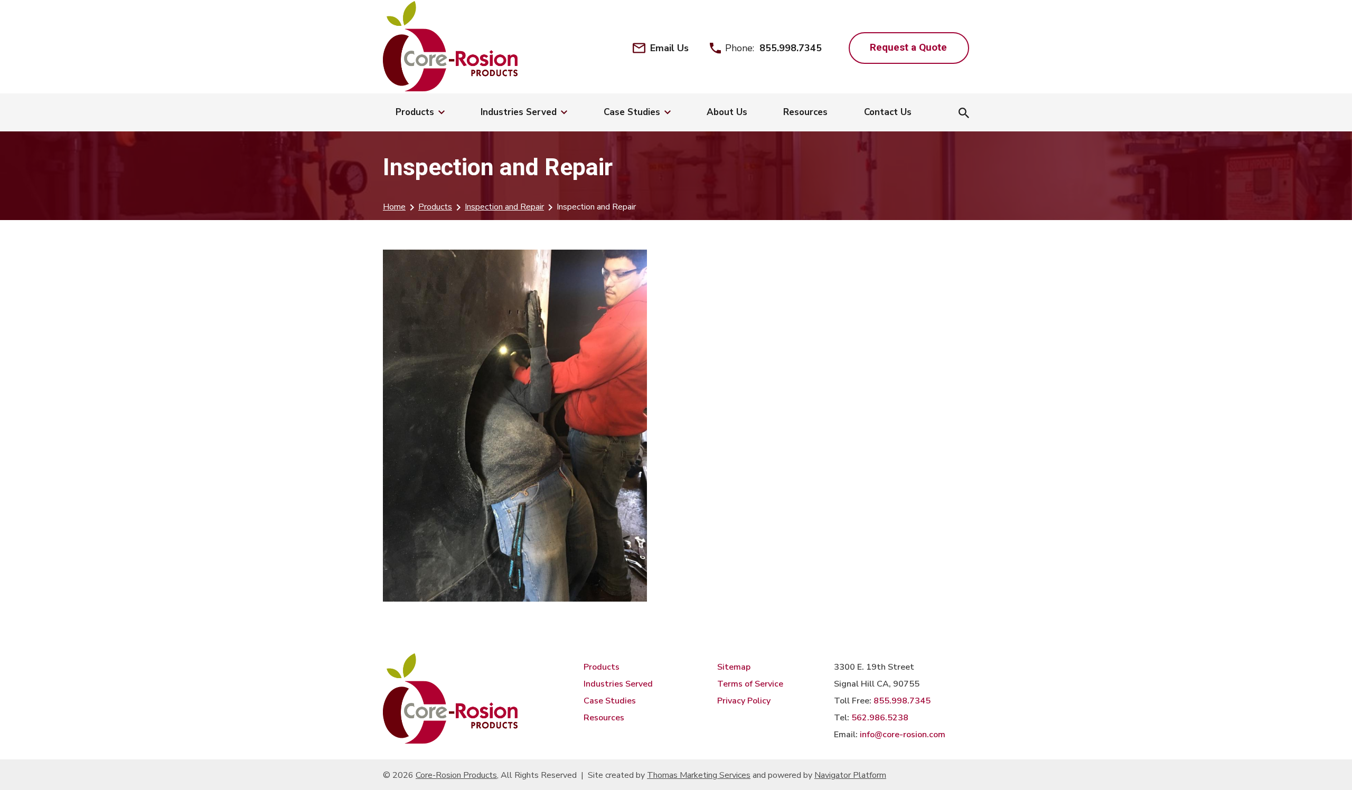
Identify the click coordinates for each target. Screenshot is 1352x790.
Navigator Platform (850, 775)
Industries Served (618, 684)
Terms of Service (750, 684)
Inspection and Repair (504, 207)
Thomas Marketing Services (698, 775)
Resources (604, 718)
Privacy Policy (744, 701)
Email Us (669, 48)
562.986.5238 (879, 718)
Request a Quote (908, 47)
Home (394, 207)
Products (435, 207)
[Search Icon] (963, 114)
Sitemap (733, 667)
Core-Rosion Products (456, 775)
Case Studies (610, 701)
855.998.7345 (790, 48)
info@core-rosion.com (902, 734)
